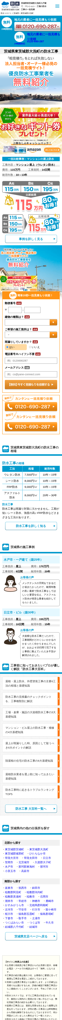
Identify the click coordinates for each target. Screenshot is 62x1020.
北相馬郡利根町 (38, 905)
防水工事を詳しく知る (31, 526)
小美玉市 (10, 871)
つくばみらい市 (14, 922)
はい (11, 347)
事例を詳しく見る (31, 239)
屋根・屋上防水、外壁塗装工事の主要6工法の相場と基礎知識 (30, 683)
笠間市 (9, 862)
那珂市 (44, 866)
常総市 (23, 900)
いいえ (35, 347)
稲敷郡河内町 (35, 892)
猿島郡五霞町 (27, 913)
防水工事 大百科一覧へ (30, 808)
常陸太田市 (30, 857)
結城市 (33, 926)
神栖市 (36, 900)
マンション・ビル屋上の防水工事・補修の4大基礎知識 (29, 730)
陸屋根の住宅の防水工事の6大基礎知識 (29, 760)
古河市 (9, 909)
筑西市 (23, 887)
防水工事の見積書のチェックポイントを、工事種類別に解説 (28, 699)
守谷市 (23, 909)
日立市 (47, 857)
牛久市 (50, 922)
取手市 (23, 918)
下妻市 (9, 918)
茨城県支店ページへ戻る (31, 936)
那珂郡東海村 (27, 866)
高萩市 (25, 871)
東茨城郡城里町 (14, 853)
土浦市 (36, 918)
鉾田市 (36, 887)
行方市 (36, 909)
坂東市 (9, 887)
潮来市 (9, 900)
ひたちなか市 (37, 853)
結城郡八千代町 (14, 926)
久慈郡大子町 (43, 862)
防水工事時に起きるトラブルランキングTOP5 (29, 792)
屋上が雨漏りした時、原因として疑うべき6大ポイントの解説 (29, 745)
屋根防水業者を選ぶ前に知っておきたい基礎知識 (29, 776)
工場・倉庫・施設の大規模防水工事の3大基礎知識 (30, 714)
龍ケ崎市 (51, 909)
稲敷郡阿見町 (13, 892)
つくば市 (34, 922)
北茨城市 (24, 862)
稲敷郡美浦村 (13, 896)
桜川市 (9, 913)
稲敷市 (31, 896)
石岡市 (44, 896)
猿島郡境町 (47, 913)
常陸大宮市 (12, 857)
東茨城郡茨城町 (14, 849)
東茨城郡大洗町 (38, 849)
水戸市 (9, 866)
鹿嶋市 (50, 900)
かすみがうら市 (14, 905)
